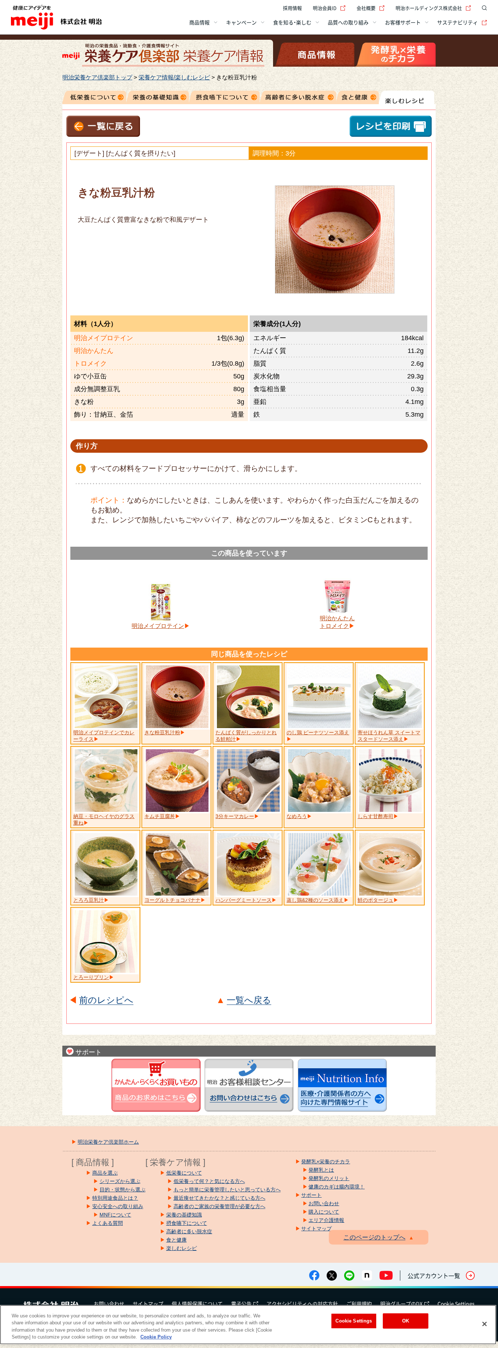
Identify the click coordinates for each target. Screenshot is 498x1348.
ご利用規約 (359, 1303)
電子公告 (241, 1303)
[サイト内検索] (482, 8)
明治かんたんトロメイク (337, 622)
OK (405, 1321)
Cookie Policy (156, 1337)
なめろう (297, 816)
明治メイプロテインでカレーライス (104, 736)
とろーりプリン (91, 977)
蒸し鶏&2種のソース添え (315, 900)
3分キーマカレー (234, 816)
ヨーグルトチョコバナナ (172, 900)
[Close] (484, 1324)
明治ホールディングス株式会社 (429, 7)
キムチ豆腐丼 (159, 816)
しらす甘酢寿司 (375, 816)
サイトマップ (148, 1303)
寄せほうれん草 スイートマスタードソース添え (389, 736)
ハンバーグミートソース (243, 900)
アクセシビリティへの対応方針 (302, 1303)
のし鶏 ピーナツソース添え (318, 732)
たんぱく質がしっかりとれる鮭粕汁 (246, 736)
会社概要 (366, 7)
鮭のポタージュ (375, 900)
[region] (248, 1324)
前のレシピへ (106, 1000)
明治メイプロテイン (158, 626)
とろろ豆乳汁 (88, 900)
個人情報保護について (197, 1303)
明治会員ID (324, 7)
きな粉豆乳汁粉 (162, 732)
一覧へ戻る (249, 1000)
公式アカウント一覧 (434, 1275)
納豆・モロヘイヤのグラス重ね (104, 819)
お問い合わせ (109, 1303)
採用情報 (292, 7)
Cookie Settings (456, 1303)
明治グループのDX (401, 1303)
